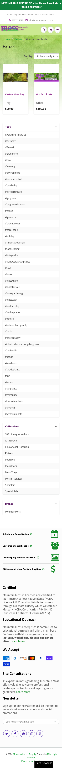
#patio (8, 331)
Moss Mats (11, 466)
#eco (8, 160)
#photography (12, 337)
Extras (18, 39)
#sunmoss (10, 382)
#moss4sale (11, 280)
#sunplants (11, 388)
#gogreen (10, 198)
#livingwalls (11, 255)
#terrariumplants (14, 401)
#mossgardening (14, 293)
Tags (8, 127)
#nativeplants (12, 312)
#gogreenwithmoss (15, 204)
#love (8, 268)
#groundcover (12, 223)
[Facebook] (15, 733)
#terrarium (11, 395)
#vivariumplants (13, 414)
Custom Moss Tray (14, 94)
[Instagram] (31, 733)
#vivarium (10, 407)
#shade (9, 357)
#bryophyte (11, 153)
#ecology (10, 166)
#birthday (10, 141)
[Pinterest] (23, 733)
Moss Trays (11, 472)
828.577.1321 (17, 20)
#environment (12, 172)
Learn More (18, 641)
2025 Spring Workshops (17, 434)
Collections (12, 426)
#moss (8, 274)
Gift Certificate (44, 94)
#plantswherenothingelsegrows (22, 344)
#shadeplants (12, 369)
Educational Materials (17, 447)
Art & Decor (11, 440)
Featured (10, 459)
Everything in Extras (15, 134)
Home (6, 39)
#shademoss (11, 363)
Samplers (10, 485)
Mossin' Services (13, 478)
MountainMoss (13, 511)
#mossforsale (12, 287)
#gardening (11, 185)
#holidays (10, 236)
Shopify (32, 754)
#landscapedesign (15, 242)
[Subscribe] (55, 722)
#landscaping (12, 249)
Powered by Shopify (31, 761)
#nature (9, 318)
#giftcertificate (13, 191)
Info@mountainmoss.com (41, 20)
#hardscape (11, 230)
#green (9, 211)
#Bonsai (9, 147)
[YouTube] (39, 733)
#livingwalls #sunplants (17, 261)
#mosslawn (11, 299)
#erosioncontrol (13, 179)
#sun (7, 376)
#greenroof (11, 217)
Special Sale (11, 491)
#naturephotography (16, 325)
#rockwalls (11, 350)
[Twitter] (6, 733)
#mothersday (12, 306)
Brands (9, 504)
